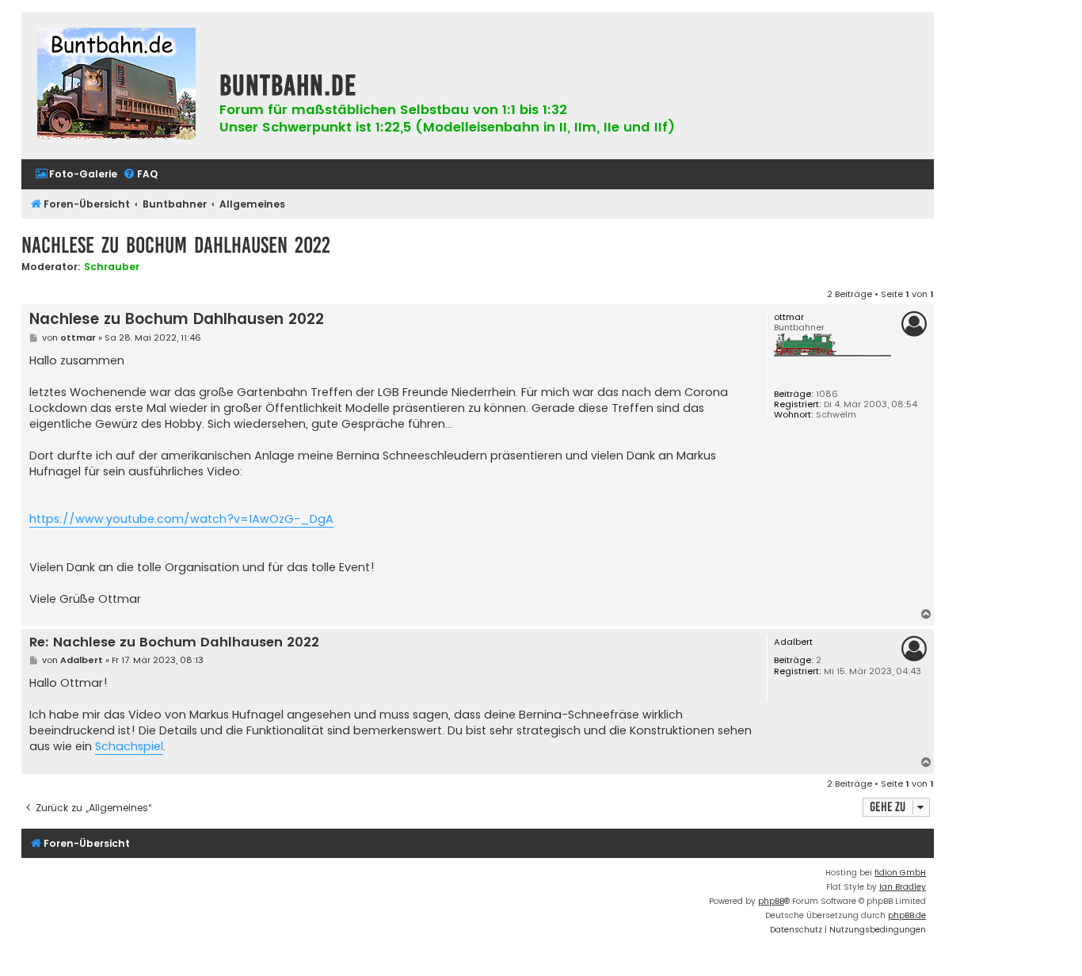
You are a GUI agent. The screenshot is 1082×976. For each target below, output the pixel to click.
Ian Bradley (902, 887)
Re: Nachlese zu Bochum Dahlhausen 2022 (174, 643)
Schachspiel (129, 746)
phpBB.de (907, 915)
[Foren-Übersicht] (116, 85)
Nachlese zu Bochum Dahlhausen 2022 (175, 245)
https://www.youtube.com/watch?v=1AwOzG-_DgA (181, 519)
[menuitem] (76, 174)
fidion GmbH (900, 873)
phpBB (771, 901)
